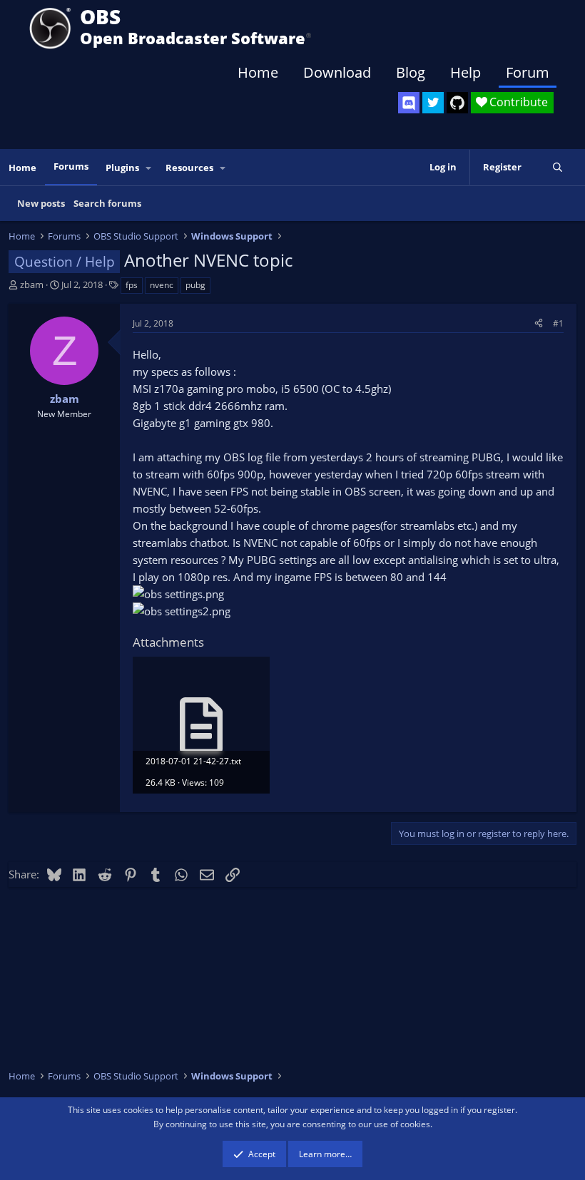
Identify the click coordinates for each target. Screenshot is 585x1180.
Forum (527, 72)
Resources (189, 167)
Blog (410, 72)
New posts (41, 203)
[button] (149, 167)
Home (258, 72)
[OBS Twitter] (433, 102)
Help (465, 72)
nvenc (161, 285)
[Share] (538, 323)
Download (337, 72)
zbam (32, 284)
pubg (195, 285)
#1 (558, 323)
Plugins (122, 167)
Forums (71, 166)
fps (132, 285)
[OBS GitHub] (457, 102)
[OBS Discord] (408, 102)
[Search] (557, 167)
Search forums (107, 203)
